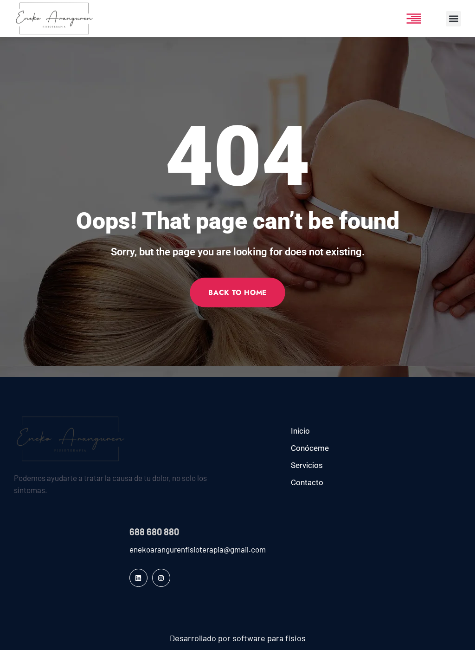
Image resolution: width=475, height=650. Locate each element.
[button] (453, 18)
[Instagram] (161, 578)
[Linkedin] (138, 578)
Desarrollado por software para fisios (238, 638)
